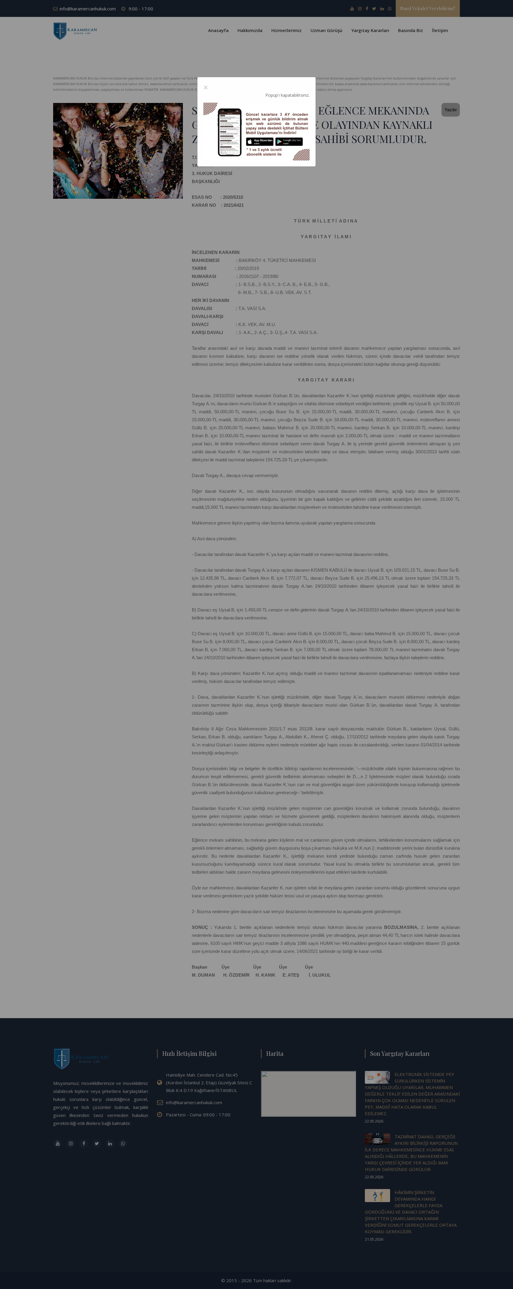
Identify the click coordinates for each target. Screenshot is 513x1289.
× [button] (205, 87)
